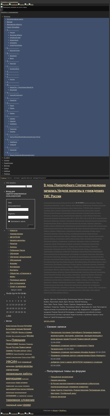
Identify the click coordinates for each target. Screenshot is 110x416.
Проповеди (22, 344)
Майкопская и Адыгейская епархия (68, 231)
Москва (92, 231)
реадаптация (10, 392)
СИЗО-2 (90, 277)
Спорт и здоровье (18, 286)
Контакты (14, 270)
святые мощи (66, 274)
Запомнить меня (18, 221)
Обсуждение (15, 260)
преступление (18, 386)
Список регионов (58, 397)
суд (18, 395)
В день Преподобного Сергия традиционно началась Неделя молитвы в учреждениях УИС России (75, 190)
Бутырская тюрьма (14, 329)
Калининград (79, 221)
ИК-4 (77, 218)
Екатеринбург (66, 210)
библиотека (87, 205)
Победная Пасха (17, 250)
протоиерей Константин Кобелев (55, 203)
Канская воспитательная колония (74, 223)
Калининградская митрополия (95, 221)
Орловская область (50, 241)
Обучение (14, 253)
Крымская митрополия (91, 228)
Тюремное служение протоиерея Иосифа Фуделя (73, 352)
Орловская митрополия (93, 239)
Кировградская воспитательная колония (79, 226)
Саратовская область (51, 269)
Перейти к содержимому (9, 2)
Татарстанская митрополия (53, 285)
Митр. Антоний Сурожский (19, 336)
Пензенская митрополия (90, 244)
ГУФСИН (86, 208)
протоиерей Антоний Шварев (78, 257)
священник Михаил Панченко (91, 274)
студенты (91, 280)
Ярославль (86, 290)
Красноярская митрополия (53, 228)
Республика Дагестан (51, 262)
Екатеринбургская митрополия (82, 210)
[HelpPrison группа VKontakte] (27, 4)
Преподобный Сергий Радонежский (56, 254)
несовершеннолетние (78, 233)
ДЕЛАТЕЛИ (15, 237)
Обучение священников (20, 257)
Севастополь (48, 277)
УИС (33, 357)
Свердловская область (68, 269)
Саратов (82, 267)
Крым (80, 228)
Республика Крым (81, 262)
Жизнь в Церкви (25, 332)
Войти (31, 226)
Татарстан (95, 282)
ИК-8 (90, 218)
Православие (12, 344)
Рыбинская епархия (89, 264)
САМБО (76, 267)
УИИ (94, 287)
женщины (47, 215)
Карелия (90, 223)
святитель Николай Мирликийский (69, 272)
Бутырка (94, 205)
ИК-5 (81, 218)
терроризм (30, 395)
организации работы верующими (67, 239)
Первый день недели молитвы (79, 246)
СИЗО (78, 277)
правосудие (10, 386)
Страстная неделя (16, 357)
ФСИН (19, 362)
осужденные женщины (76, 241)
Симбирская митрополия (53, 280)
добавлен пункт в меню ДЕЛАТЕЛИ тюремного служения (76, 362)
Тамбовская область (83, 282)
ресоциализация (21, 392)
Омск (86, 236)
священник (76, 274)
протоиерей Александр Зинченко (55, 257)
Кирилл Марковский (57, 226)
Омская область (49, 239)
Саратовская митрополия (95, 267)
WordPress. (63, 410)
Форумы (13, 263)
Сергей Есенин (69, 277)
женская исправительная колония (88, 213)
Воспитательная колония (59, 208)
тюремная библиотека (52, 287)
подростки (66, 251)
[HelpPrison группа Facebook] (13, 4)
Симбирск (97, 277)
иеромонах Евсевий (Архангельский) (57, 218)
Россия (8, 347)
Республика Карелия (67, 262)
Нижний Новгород (77, 236)
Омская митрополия (96, 236)
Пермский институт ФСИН (62, 249)
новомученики (12, 370)
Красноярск (102, 226)
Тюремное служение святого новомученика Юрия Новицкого (78, 355)
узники (90, 287)
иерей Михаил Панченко (91, 215)
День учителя (56, 210)
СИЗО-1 (83, 277)
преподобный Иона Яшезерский (90, 251)
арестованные (77, 205)
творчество (22, 396)
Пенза (54, 244)
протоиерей (74, 254)
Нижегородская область (61, 236)
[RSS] (31, 4)
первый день (63, 246)
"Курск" (62, 205)
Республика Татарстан (62, 264)
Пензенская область (51, 246)
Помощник (74, 251)
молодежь (85, 231)
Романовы (29, 344)
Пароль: (11, 214)
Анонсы (13, 247)
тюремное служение (67, 287)
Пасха (8, 340)
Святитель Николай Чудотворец (93, 272)
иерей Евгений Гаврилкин (73, 215)
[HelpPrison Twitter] (21, 4)
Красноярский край (70, 228)
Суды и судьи (26, 357)
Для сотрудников (17, 283)
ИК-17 (73, 218)
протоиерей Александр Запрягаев (91, 254)
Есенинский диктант (69, 213)
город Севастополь (75, 208)
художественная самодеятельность (68, 290)
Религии (13, 244)
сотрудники (11, 396)
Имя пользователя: (14, 204)
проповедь (26, 386)
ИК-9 (94, 218)
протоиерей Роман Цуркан (60, 259)
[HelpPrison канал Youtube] (5, 4)
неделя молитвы (64, 233)
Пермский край (77, 249)
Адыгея (68, 205)
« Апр (8, 316)
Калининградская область (53, 223)
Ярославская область (60, 292)
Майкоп (53, 231)
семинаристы (58, 277)
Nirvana (55, 410)
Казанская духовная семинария (63, 221)
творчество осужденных (91, 285)
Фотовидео (15, 267)
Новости (99, 203)
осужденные (62, 241)
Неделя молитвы (89, 203)
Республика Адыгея (98, 259)
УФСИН (53, 290)
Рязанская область (59, 267)
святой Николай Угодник (52, 274)
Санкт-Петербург (19, 354)
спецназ (84, 280)
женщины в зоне (57, 215)
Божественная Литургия (15, 326)
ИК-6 (85, 218)
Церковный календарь (52, 205)
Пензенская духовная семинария (68, 244)
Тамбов (54, 282)
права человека (21, 382)
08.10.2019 (71, 203)
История (8, 336)
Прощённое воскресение (62, 377)
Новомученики (16, 234)
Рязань (69, 267)
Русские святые (75, 264)
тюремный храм (81, 287)
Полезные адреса (18, 280)
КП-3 (96, 226)
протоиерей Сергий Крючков (80, 259)
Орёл (82, 239)
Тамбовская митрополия (67, 282)
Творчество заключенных (73, 285)
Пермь (86, 249)
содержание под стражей (71, 280)
